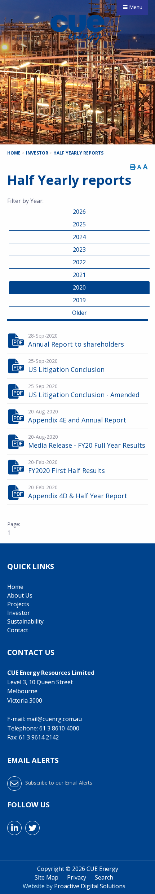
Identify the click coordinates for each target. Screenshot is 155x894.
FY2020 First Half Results (66, 470)
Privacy (76, 877)
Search (104, 877)
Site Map (46, 877)
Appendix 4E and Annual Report (77, 420)
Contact (17, 630)
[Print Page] (133, 167)
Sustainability (25, 621)
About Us (19, 595)
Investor (18, 613)
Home (15, 587)
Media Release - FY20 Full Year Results (86, 445)
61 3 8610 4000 (59, 728)
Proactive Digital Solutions (89, 886)
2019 (79, 300)
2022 (79, 262)
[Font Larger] (145, 167)
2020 (79, 287)
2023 (79, 249)
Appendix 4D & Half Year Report (77, 495)
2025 (79, 224)
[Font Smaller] (139, 167)
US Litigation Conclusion (66, 369)
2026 (79, 212)
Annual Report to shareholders (76, 344)
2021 (79, 275)
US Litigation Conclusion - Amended (84, 394)
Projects (18, 604)
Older (79, 313)
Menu (135, 7)
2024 (79, 237)
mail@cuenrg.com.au (54, 719)
